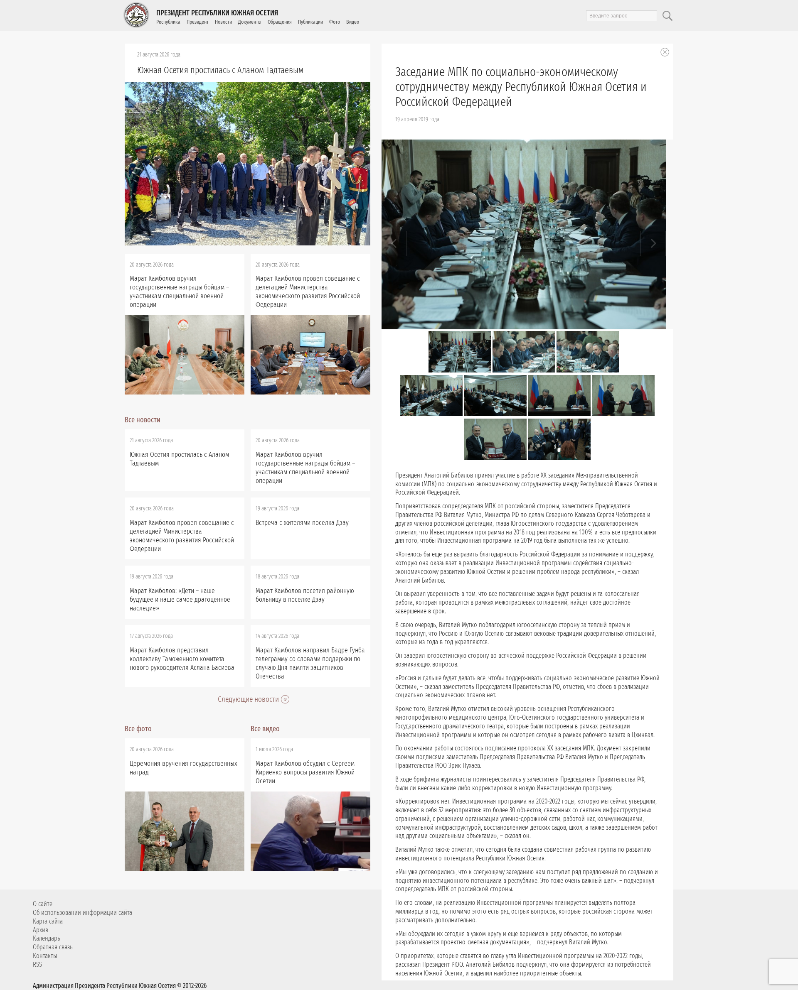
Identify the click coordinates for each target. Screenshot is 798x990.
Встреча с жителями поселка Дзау (302, 522)
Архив (40, 930)
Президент (198, 22)
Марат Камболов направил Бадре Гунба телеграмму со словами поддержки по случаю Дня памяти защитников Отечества (310, 663)
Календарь (46, 938)
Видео (352, 22)
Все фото (138, 728)
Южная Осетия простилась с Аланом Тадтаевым (220, 70)
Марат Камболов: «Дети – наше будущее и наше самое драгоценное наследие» (180, 599)
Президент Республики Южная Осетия (217, 12)
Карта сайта (48, 921)
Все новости (142, 419)
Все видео (265, 728)
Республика (168, 22)
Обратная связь (53, 947)
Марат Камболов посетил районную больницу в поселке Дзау (305, 595)
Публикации (310, 22)
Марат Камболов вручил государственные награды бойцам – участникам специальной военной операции (179, 291)
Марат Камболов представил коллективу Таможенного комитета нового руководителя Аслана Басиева (182, 659)
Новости (223, 22)
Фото (334, 22)
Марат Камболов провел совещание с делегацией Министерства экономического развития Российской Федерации (308, 291)
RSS (37, 964)
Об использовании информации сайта (82, 912)
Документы (249, 22)
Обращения (280, 22)
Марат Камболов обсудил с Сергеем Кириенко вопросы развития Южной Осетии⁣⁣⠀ (305, 772)
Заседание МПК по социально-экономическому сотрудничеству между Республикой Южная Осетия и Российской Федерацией (521, 86)
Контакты (45, 956)
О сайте (42, 904)
